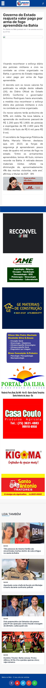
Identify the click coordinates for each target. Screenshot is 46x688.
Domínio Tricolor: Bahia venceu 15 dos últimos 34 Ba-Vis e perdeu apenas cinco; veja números (21, 660)
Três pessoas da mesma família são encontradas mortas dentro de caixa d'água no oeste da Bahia (22, 551)
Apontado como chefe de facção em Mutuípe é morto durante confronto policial (23, 586)
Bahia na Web (11, 29)
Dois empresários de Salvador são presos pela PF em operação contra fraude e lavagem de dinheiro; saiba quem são (23, 623)
